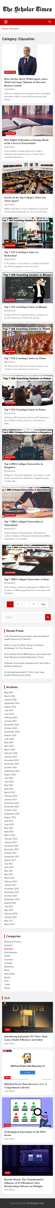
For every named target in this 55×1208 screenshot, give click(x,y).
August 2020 (10, 903)
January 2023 (10, 799)
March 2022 (9, 835)
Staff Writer (9, 89)
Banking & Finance (12, 941)
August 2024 (10, 735)
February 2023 (10, 796)
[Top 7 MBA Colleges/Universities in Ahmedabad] (27, 502)
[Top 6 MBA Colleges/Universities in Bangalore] (27, 444)
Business (8, 945)
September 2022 (11, 814)
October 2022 (10, 810)
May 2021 (8, 871)
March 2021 (9, 878)
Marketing (8, 966)
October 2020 (10, 896)
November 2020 (11, 892)
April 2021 (8, 874)
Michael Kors (10, 259)
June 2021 (9, 867)
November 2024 (11, 724)
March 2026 (9, 696)
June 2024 (9, 739)
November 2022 (11, 806)
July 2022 (8, 821)
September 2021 (11, 856)
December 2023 (11, 760)
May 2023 (8, 785)
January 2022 (10, 842)
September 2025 (11, 703)
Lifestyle (8, 963)
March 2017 (9, 924)
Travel (7, 984)
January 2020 (10, 917)
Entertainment (10, 952)
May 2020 (8, 910)
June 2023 (9, 781)
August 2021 (10, 860)
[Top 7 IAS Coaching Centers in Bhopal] (27, 287)
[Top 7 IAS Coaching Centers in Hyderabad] (27, 233)
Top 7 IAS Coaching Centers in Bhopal (25, 306)
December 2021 (11, 846)
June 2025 (9, 714)
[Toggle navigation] (6, 22)
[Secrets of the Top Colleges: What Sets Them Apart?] (27, 178)
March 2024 (9, 749)
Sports (7, 977)
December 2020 (11, 888)
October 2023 (10, 767)
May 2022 (8, 828)
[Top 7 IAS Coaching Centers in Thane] (27, 339)
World (7, 988)
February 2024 (10, 753)
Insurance (8, 959)
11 (34, 604)
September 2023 (11, 771)
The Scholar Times (35, 1203)
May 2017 (8, 920)
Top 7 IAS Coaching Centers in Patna (24, 409)
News (6, 970)
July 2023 (8, 778)
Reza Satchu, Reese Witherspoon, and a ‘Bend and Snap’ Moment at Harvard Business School (26, 82)
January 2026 (10, 699)
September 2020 (11, 899)
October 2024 (10, 728)
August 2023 (10, 774)
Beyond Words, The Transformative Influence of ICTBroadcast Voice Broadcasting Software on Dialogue (24, 1183)
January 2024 (10, 756)
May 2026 (8, 692)
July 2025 (8, 710)
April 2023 (8, 789)
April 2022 (8, 831)
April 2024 (8, 746)
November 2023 (11, 764)
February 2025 (10, 717)
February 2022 (10, 838)
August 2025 (10, 707)
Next (43, 604)
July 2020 (8, 906)
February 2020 (10, 913)
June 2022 (9, 824)
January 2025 (10, 721)
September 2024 (11, 732)
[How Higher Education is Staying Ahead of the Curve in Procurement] (27, 120)
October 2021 (10, 853)
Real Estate (9, 974)
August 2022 (10, 817)
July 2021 (8, 863)
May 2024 (8, 742)
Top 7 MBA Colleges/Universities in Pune (26, 579)
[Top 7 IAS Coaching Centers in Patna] (27, 390)
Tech (6, 981)
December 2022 (11, 803)
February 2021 (10, 881)
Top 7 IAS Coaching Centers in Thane (25, 358)
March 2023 (9, 792)
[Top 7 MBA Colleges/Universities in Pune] (27, 560)
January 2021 (10, 885)
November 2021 (11, 849)
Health (7, 956)
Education (10, 72)
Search (48, 617)
